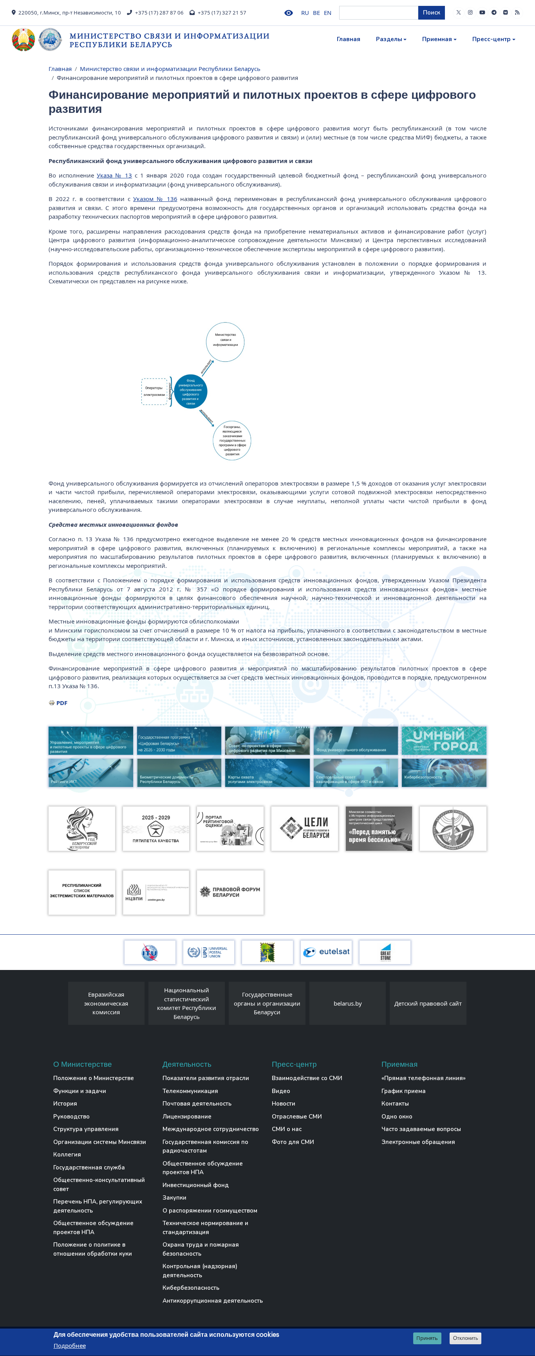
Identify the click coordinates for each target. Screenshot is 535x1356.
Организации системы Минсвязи (99, 1142)
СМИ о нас (287, 1129)
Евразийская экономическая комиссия (106, 1003)
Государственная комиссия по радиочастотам (205, 1146)
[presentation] (60, 1005)
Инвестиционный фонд (196, 1185)
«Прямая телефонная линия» (423, 1078)
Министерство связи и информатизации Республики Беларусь (170, 40)
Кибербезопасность (191, 1288)
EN (327, 12)
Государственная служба (89, 1167)
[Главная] (41, 39)
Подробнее (70, 1346)
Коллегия (67, 1154)
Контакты (395, 1104)
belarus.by (348, 1003)
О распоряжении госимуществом (210, 1211)
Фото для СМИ (293, 1142)
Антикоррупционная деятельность (213, 1301)
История (65, 1104)
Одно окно (396, 1116)
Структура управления (86, 1129)
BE (316, 12)
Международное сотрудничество (211, 1129)
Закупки (174, 1198)
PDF (61, 703)
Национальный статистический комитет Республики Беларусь (186, 1003)
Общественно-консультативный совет (99, 1184)
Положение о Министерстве (93, 1078)
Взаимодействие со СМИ (307, 1078)
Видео (281, 1091)
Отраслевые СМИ (297, 1116)
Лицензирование (187, 1116)
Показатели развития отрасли (206, 1078)
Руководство (71, 1116)
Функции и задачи (79, 1091)
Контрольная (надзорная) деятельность (200, 1270)
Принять (427, 1337)
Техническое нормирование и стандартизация (205, 1227)
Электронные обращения (418, 1142)
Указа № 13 (114, 175)
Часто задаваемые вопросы (421, 1129)
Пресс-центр (491, 39)
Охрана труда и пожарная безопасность (201, 1249)
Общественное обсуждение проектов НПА (93, 1227)
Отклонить (465, 1338)
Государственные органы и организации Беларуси (267, 1003)
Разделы (389, 39)
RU (305, 12)
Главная (348, 39)
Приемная (437, 39)
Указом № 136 (155, 199)
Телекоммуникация (190, 1091)
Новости (283, 1104)
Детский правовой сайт (428, 1003)
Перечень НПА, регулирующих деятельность (97, 1206)
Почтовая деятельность (197, 1104)
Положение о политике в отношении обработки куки (92, 1249)
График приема (403, 1091)
